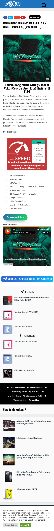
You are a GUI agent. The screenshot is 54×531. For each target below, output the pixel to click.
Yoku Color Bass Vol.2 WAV (23, 326)
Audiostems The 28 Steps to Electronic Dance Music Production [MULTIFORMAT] (34, 422)
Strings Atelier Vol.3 (34, 396)
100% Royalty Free (17, 388)
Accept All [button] (25, 525)
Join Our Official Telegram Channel (30, 278)
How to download (13, 409)
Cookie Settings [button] (11, 525)
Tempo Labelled (20, 400)
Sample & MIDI (34, 17)
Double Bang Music (19, 392)
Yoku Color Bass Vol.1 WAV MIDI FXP (26, 312)
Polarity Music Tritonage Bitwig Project (29, 438)
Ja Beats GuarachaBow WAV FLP (27, 489)
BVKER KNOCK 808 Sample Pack (24, 370)
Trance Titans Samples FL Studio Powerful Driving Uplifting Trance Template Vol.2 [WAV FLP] (33, 456)
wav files (35, 400)
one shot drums (14, 396)
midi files (35, 392)
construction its (36, 388)
